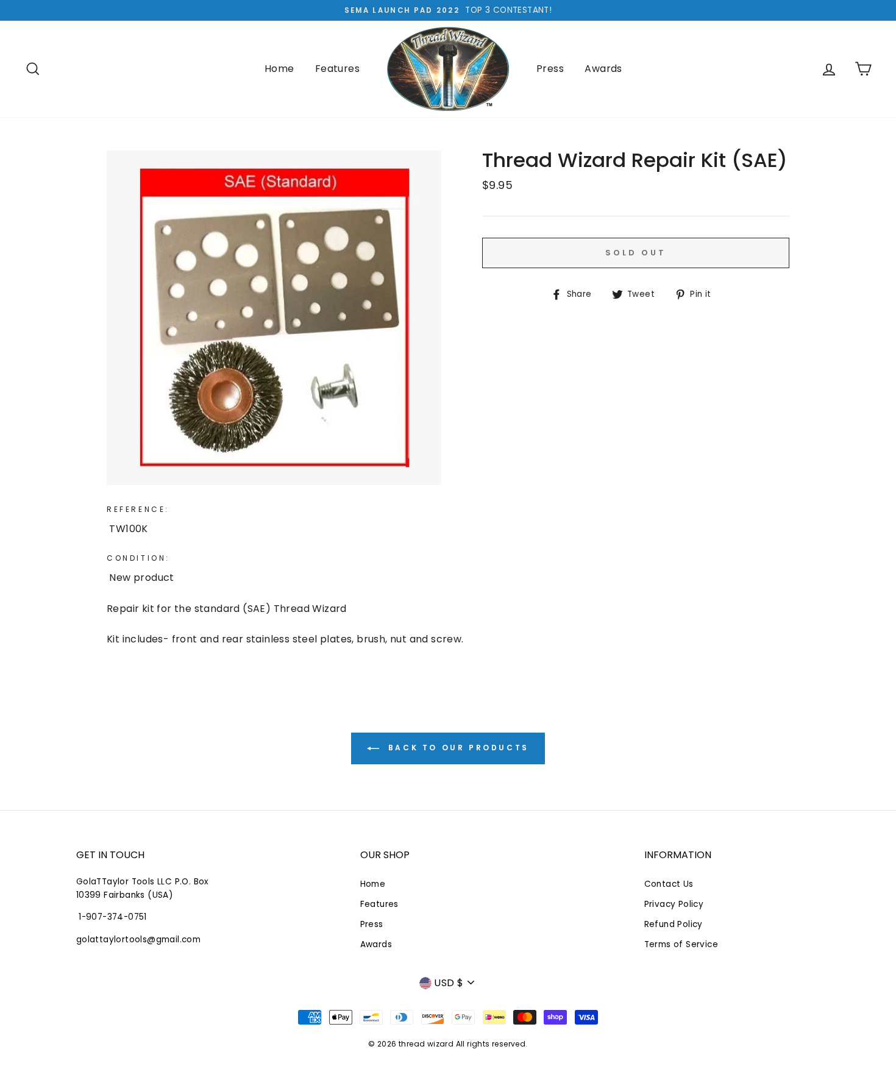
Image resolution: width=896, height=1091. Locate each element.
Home (279, 69)
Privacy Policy (674, 904)
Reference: (138, 509)
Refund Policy (673, 924)
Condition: (138, 558)
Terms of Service (681, 944)
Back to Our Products (456, 747)
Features (337, 69)
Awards (603, 69)
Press (550, 69)
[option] (448, 10)
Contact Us (669, 884)
